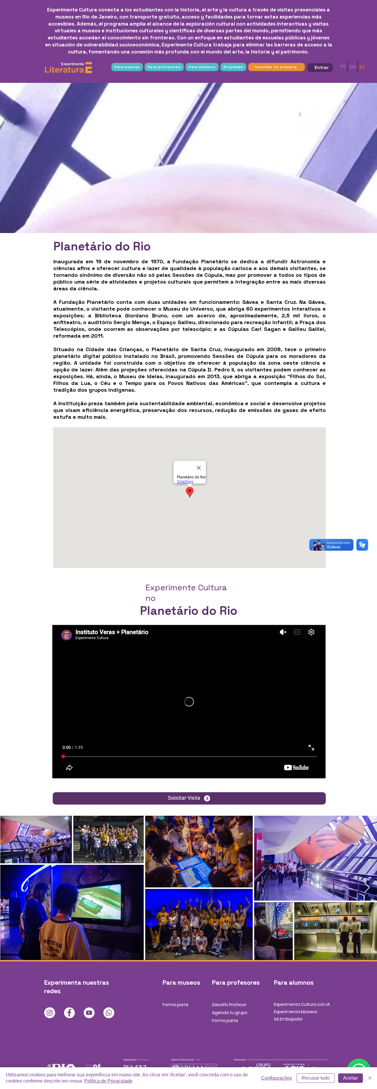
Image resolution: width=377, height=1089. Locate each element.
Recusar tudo (316, 1077)
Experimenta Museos (295, 1012)
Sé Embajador (288, 1019)
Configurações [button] (276, 1077)
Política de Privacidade (108, 1080)
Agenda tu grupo (229, 1013)
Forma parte (175, 1005)
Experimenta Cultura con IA (302, 1004)
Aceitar (350, 1077)
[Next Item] (366, 888)
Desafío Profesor (229, 1005)
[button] (127, 67)
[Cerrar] (369, 1078)
